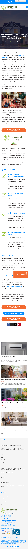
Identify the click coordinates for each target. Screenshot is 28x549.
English (18, 0)
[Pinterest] (19, 324)
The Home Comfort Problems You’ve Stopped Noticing (12, 427)
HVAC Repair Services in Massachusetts (9, 489)
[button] (27, 7)
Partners (3, 452)
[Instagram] (12, 324)
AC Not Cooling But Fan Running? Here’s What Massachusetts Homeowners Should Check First (13, 403)
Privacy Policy (4, 459)
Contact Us (3, 462)
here (24, 124)
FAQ (2, 457)
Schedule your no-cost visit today (14, 286)
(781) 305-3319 (4, 518)
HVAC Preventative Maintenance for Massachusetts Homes (12, 485)
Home (2, 443)
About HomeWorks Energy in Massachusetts (11, 445)
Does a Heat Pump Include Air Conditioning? (9, 356)
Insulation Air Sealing (6, 474)
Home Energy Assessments (11, 41)
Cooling (2, 480)
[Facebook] (8, 324)
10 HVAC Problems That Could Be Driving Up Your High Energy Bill (14, 379)
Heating (3, 477)
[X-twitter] (15, 324)
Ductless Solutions (5, 482)
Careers (2, 454)
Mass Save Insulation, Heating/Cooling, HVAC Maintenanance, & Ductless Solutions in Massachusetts (13, 448)
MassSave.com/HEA (6, 543)
